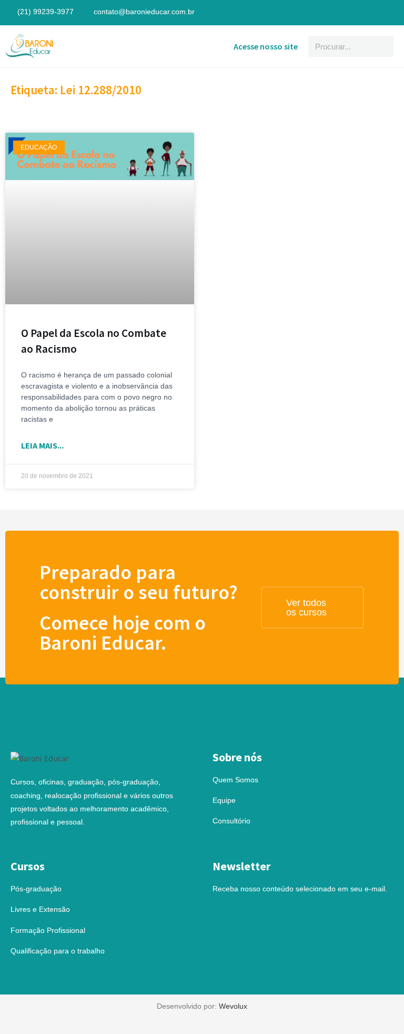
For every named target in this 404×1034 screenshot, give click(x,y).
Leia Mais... (42, 445)
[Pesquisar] (382, 46)
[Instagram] (391, 12)
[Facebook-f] (376, 12)
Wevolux (233, 1006)
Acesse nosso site (266, 46)
